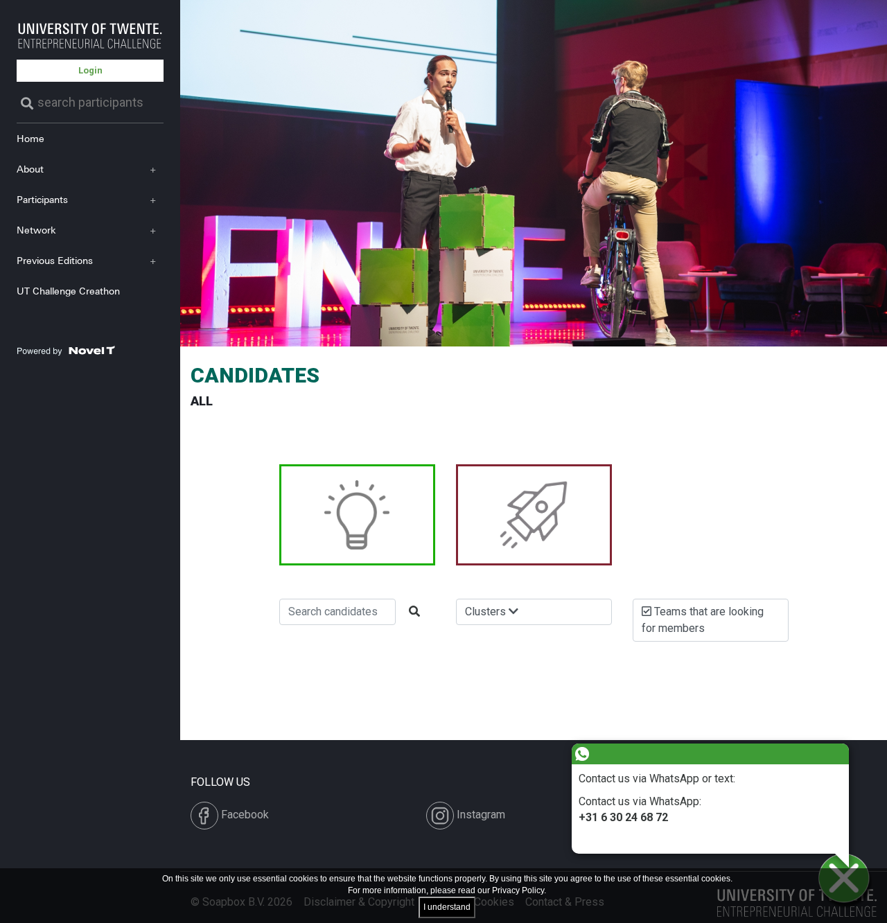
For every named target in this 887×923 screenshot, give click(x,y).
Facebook (243, 814)
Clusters (487, 611)
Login (90, 70)
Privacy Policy (518, 890)
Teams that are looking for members (703, 620)
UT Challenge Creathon (68, 291)
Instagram (479, 814)
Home (30, 138)
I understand (447, 907)
